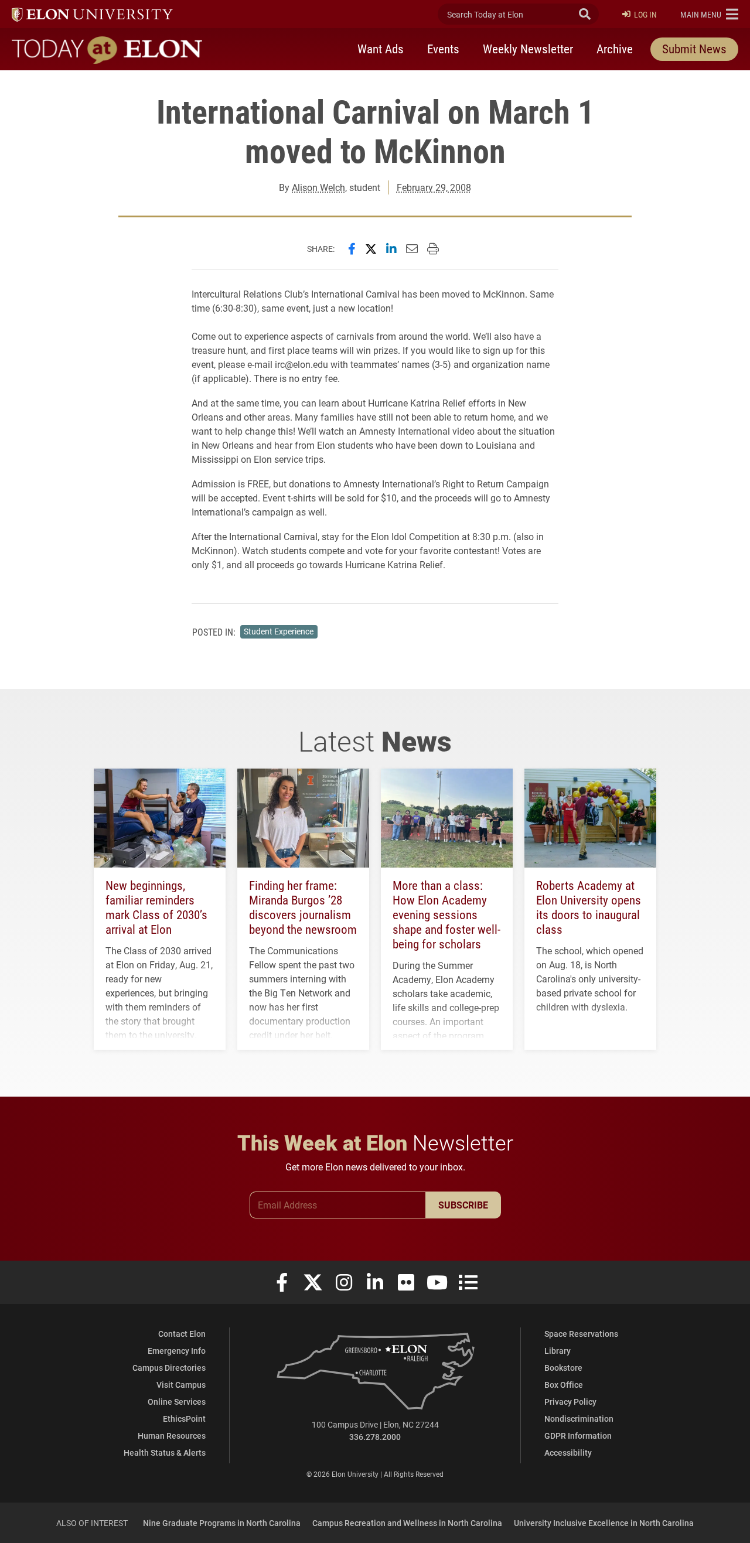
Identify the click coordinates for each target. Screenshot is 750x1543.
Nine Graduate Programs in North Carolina (222, 1522)
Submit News (694, 48)
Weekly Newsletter (528, 48)
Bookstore (563, 1367)
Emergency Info (177, 1350)
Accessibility (568, 1452)
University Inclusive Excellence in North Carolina (604, 1522)
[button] (709, 14)
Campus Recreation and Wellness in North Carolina (407, 1522)
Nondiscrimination (578, 1418)
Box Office (563, 1384)
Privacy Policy (570, 1401)
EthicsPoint (184, 1418)
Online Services (177, 1401)
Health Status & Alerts (165, 1452)
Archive (614, 48)
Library (557, 1350)
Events (443, 48)
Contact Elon (182, 1333)
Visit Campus (181, 1384)
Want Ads (380, 48)
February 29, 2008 (434, 187)
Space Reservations (581, 1333)
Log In (645, 14)
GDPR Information (578, 1435)
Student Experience (278, 631)
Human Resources (172, 1435)
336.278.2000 (375, 1436)
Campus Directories (169, 1367)
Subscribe (463, 1205)
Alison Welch (318, 187)
